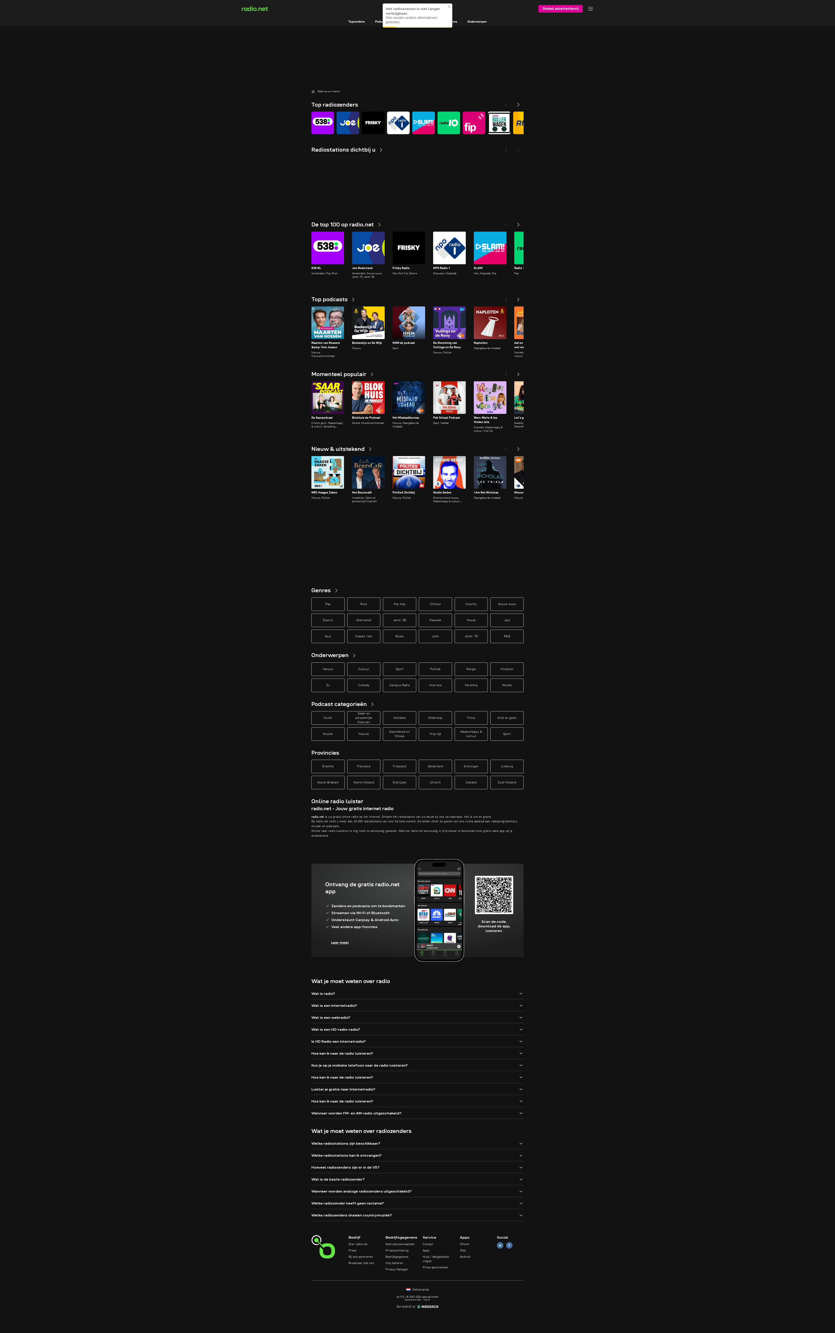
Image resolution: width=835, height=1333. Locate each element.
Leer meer (340, 942)
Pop (328, 604)
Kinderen (507, 669)
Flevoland (364, 766)
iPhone (464, 1244)
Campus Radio (399, 685)
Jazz (507, 620)
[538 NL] (322, 123)
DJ (328, 685)
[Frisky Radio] (373, 123)
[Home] (313, 91)
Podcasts (381, 21)
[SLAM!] (423, 123)
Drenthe (328, 766)
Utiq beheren (394, 1263)
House (471, 620)
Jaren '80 (399, 620)
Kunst (328, 717)
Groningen (471, 766)
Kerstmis (471, 685)
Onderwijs (435, 717)
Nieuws (328, 669)
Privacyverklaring (397, 1250)
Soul (328, 636)
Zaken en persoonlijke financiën (363, 718)
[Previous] (506, 103)
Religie (471, 669)
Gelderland (435, 766)
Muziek (507, 685)
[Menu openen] (590, 8)
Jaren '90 (471, 636)
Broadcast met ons (361, 1263)
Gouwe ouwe (507, 604)
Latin (435, 636)
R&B (507, 636)
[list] (417, 123)
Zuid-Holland (507, 782)
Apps (426, 1250)
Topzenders (356, 21)
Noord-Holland (363, 782)
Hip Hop (399, 604)
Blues (400, 636)
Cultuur (363, 669)
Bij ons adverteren (361, 1256)
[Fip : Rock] (474, 123)
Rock (363, 604)
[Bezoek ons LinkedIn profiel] (500, 1245)
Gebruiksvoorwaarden (400, 1244)
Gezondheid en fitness (399, 734)
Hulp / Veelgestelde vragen (436, 1259)
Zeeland (471, 782)
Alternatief (363, 620)
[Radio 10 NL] (449, 123)
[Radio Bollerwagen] (499, 123)
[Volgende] (518, 223)
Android (465, 1256)
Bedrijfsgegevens (397, 1256)
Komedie (400, 717)
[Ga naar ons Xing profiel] (509, 1245)
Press (352, 1250)
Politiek (435, 669)
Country (471, 604)
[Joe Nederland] (348, 123)
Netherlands (420, 1289)
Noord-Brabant (328, 782)
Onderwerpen (477, 21)
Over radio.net (358, 1244)
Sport (400, 669)
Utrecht (435, 782)
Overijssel (399, 782)
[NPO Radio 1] (398, 123)
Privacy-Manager (397, 1269)
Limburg (507, 766)
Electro (328, 620)
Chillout (435, 604)
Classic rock (363, 636)
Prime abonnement (435, 1267)
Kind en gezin (507, 717)
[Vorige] (506, 223)
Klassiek (435, 620)
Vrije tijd (435, 734)
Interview (435, 685)
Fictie (471, 717)
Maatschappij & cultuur (471, 734)
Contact (428, 1244)
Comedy (363, 685)
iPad (463, 1250)
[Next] (518, 103)
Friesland (399, 766)
